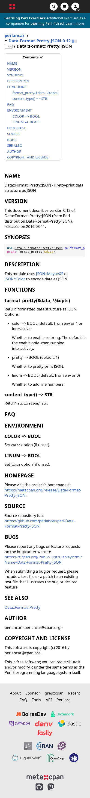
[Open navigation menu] (64, 7)
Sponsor (32, 693)
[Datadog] (19, 723)
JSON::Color (15, 278)
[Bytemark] (62, 714)
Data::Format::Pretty (22, 607)
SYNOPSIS (15, 75)
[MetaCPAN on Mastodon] (55, 787)
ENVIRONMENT (19, 110)
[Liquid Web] (27, 758)
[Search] (53, 7)
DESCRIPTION (18, 81)
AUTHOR (14, 151)
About (15, 693)
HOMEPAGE (16, 128)
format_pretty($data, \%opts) (35, 92)
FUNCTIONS (16, 86)
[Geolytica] (28, 746)
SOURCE (13, 133)
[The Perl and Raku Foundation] (73, 758)
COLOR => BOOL (26, 116)
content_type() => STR (29, 98)
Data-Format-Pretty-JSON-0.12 (40, 40)
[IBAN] (44, 746)
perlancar (14, 35)
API (49, 699)
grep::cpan (54, 693)
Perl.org (64, 699)
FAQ (10, 104)
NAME (12, 63)
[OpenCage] (55, 758)
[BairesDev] (31, 714)
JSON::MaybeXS (49, 273)
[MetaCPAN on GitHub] (39, 787)
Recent (74, 693)
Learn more (75, 23)
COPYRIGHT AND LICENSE (27, 157)
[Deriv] (44, 723)
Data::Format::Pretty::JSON (39, 248)
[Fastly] (45, 733)
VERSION (14, 69)
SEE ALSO (14, 145)
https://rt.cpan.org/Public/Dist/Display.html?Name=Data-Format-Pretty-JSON (43, 559)
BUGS (11, 139)
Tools (36, 699)
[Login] (75, 7)
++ (10, 46)
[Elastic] (69, 723)
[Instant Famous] (61, 746)
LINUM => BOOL (25, 122)
